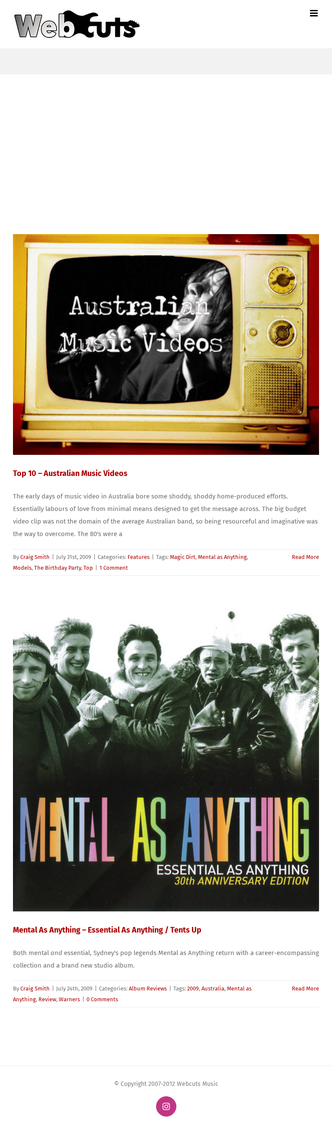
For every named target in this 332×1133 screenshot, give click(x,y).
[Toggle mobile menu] (314, 13)
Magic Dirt (182, 557)
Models (22, 568)
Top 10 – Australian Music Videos (70, 473)
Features (139, 557)
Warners (69, 999)
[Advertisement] (166, 139)
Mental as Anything (222, 557)
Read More (305, 557)
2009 (193, 988)
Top (88, 568)
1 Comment (113, 568)
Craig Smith (35, 557)
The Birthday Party (57, 568)
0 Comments (102, 999)
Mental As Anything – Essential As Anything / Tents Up (107, 930)
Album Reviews (148, 988)
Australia (212, 988)
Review (47, 999)
